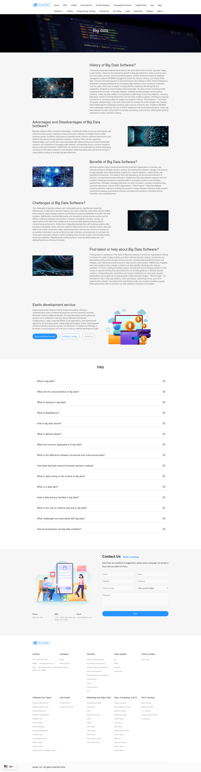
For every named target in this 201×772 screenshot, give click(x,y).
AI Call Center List (66, 707)
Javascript (90, 707)
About (62, 659)
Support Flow (141, 5)
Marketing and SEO (94, 703)
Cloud (89, 719)
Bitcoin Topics (119, 746)
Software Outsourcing (40, 707)
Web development (39, 711)
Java (88, 711)
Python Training (147, 707)
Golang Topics (37, 734)
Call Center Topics (93, 742)
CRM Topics (91, 730)
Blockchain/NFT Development (98, 675)
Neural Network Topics (122, 707)
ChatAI (74, 5)
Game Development (94, 671)
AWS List (117, 738)
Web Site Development (95, 659)
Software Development (40, 715)
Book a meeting (131, 557)
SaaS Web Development (96, 663)
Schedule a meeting (69, 336)
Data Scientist (37, 723)
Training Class (92, 687)
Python (89, 723)
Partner (70, 11)
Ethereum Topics (120, 742)
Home (56, 5)
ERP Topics (91, 727)
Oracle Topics (119, 750)
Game (89, 683)
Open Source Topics (94, 738)
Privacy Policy (65, 663)
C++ (88, 691)
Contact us (89, 336)
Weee (116, 663)
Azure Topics (119, 734)
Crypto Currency (120, 703)
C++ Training (146, 711)
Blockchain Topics (120, 715)
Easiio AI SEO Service (40, 703)
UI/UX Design (92, 679)
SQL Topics (118, 727)
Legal (127, 11)
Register (149, 11)
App (152, 5)
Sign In (160, 11)
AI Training (145, 719)
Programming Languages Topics (44, 750)
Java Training (146, 703)
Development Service (123, 5)
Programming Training (86, 11)
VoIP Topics (91, 734)
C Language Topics (39, 738)
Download (138, 11)
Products (58, 11)
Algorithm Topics (120, 711)
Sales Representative (40, 730)
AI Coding (117, 11)
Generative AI (86, 5)
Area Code (145, 659)
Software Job (37, 719)
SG (115, 659)
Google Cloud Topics (121, 730)
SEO (65, 5)
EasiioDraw (104, 11)
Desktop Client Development (97, 667)
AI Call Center (65, 703)
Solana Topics (37, 746)
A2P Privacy (64, 667)
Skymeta (117, 667)
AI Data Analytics (103, 5)
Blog (160, 5)
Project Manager (38, 727)
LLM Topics (118, 723)
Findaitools (118, 671)
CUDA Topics (119, 719)
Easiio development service (45, 336)
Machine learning (93, 715)
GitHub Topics (37, 742)
